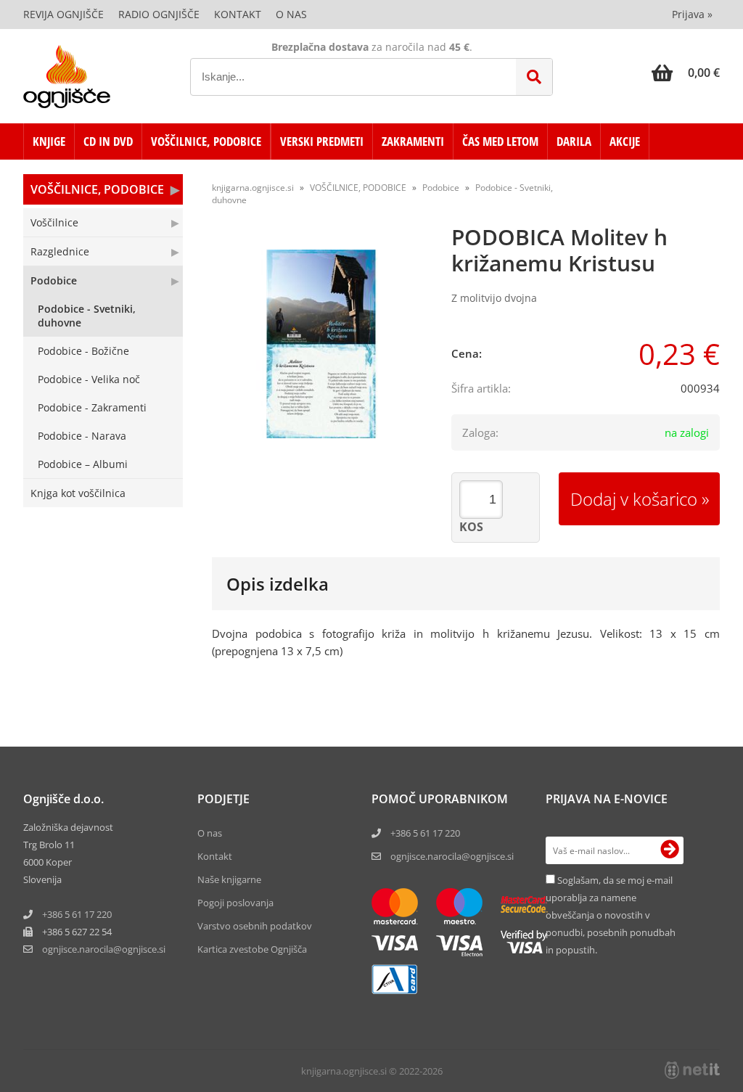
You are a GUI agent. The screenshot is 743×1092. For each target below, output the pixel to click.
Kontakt (237, 14)
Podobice (53, 280)
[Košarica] (686, 72)
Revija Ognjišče (63, 14)
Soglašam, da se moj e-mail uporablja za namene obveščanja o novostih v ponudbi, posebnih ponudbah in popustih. (611, 915)
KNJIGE (49, 141)
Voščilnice (54, 222)
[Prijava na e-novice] (670, 850)
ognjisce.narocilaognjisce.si (103, 949)
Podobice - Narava (82, 436)
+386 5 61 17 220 (77, 914)
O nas (291, 14)
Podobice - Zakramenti (92, 407)
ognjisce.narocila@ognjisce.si (452, 856)
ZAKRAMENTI (413, 141)
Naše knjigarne (229, 879)
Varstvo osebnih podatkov (254, 925)
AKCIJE (624, 141)
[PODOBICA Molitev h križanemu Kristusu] (321, 344)
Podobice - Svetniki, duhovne (87, 315)
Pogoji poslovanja (235, 902)
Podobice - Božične (83, 351)
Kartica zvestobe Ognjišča (252, 949)
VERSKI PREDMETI (322, 141)
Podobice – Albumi (83, 464)
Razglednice (59, 251)
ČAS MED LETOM (500, 141)
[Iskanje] (534, 77)
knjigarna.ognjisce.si (253, 187)
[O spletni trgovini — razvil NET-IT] (692, 1070)
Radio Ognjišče (159, 14)
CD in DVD (108, 141)
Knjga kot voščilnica (78, 493)
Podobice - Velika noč (89, 379)
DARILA (574, 141)
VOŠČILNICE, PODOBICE (206, 141)
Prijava (692, 14)
